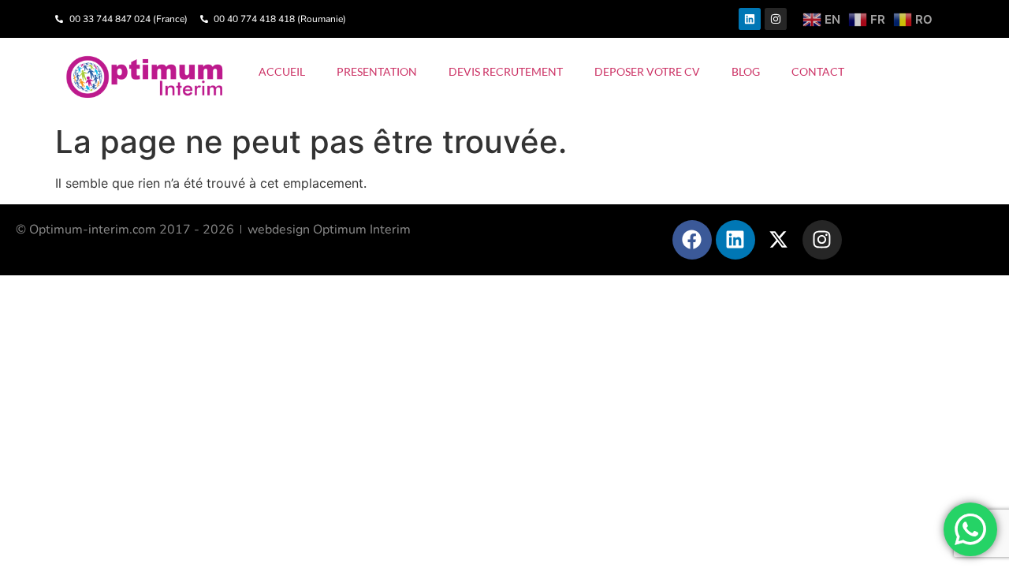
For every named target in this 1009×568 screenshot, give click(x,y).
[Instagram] (776, 19)
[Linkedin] (750, 19)
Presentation (377, 71)
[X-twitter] (779, 240)
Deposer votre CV (647, 71)
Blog (746, 71)
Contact (817, 71)
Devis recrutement (506, 71)
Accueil (282, 71)
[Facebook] (692, 240)
